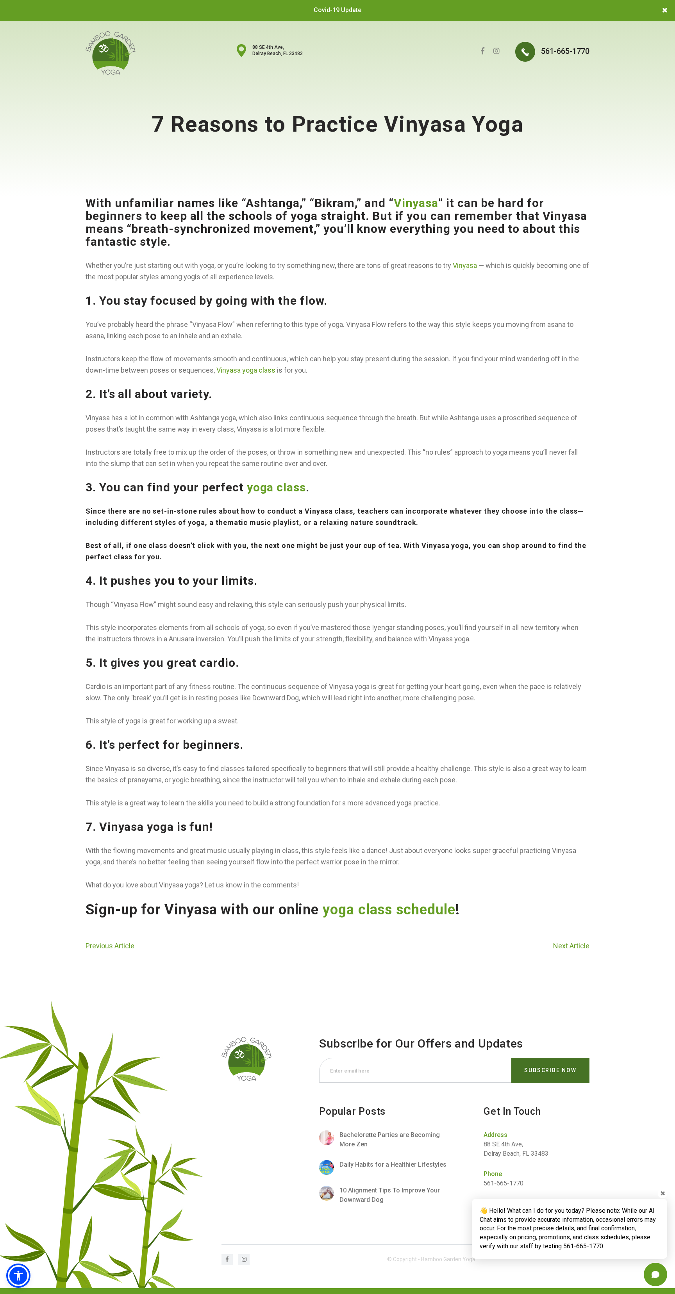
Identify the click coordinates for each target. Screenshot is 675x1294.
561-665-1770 (564, 51)
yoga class (276, 487)
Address (495, 1135)
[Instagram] (496, 51)
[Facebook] (482, 51)
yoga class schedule (389, 909)
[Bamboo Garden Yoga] (111, 53)
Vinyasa (416, 203)
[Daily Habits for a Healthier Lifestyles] (383, 1167)
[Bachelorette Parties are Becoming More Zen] (383, 1139)
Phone (493, 1174)
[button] (18, 1275)
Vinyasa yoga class (245, 370)
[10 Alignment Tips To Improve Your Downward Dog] (383, 1195)
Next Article (571, 946)
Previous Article (110, 946)
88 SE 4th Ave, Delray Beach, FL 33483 (277, 50)
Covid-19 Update (337, 10)
